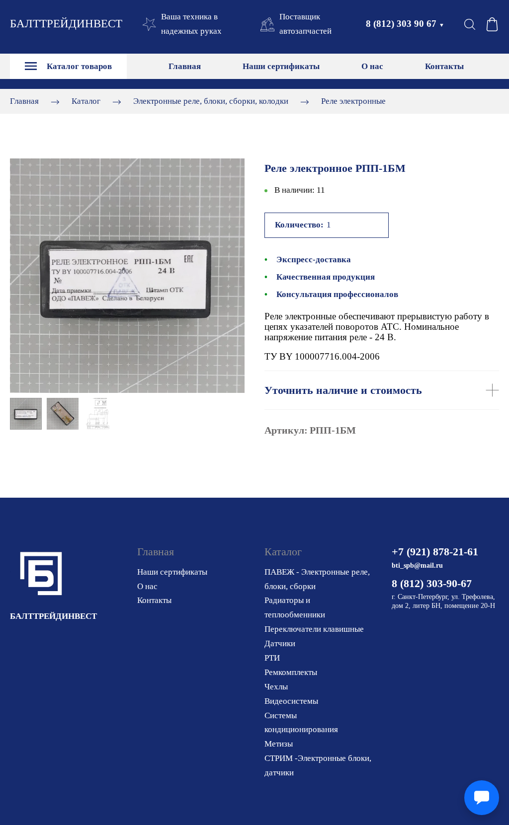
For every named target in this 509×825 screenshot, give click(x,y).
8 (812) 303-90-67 (432, 583)
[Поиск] (469, 24)
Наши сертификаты (281, 66)
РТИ (272, 658)
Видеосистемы (291, 701)
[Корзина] (492, 24)
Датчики (279, 643)
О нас (372, 66)
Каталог (86, 101)
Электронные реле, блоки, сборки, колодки (210, 101)
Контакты (444, 66)
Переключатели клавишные (314, 629)
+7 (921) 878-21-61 (435, 551)
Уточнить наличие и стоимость (343, 390)
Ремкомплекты (290, 672)
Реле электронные (353, 101)
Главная (185, 66)
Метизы (278, 744)
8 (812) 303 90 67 (405, 23)
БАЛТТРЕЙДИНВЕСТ (66, 23)
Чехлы (276, 686)
